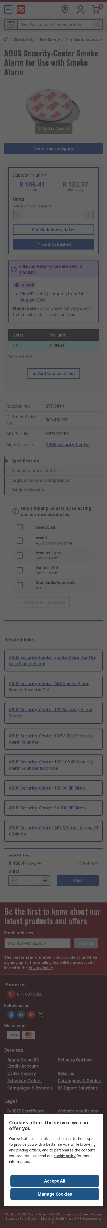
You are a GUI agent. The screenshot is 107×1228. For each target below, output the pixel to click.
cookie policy (65, 1155)
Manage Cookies (55, 1194)
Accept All (54, 1181)
